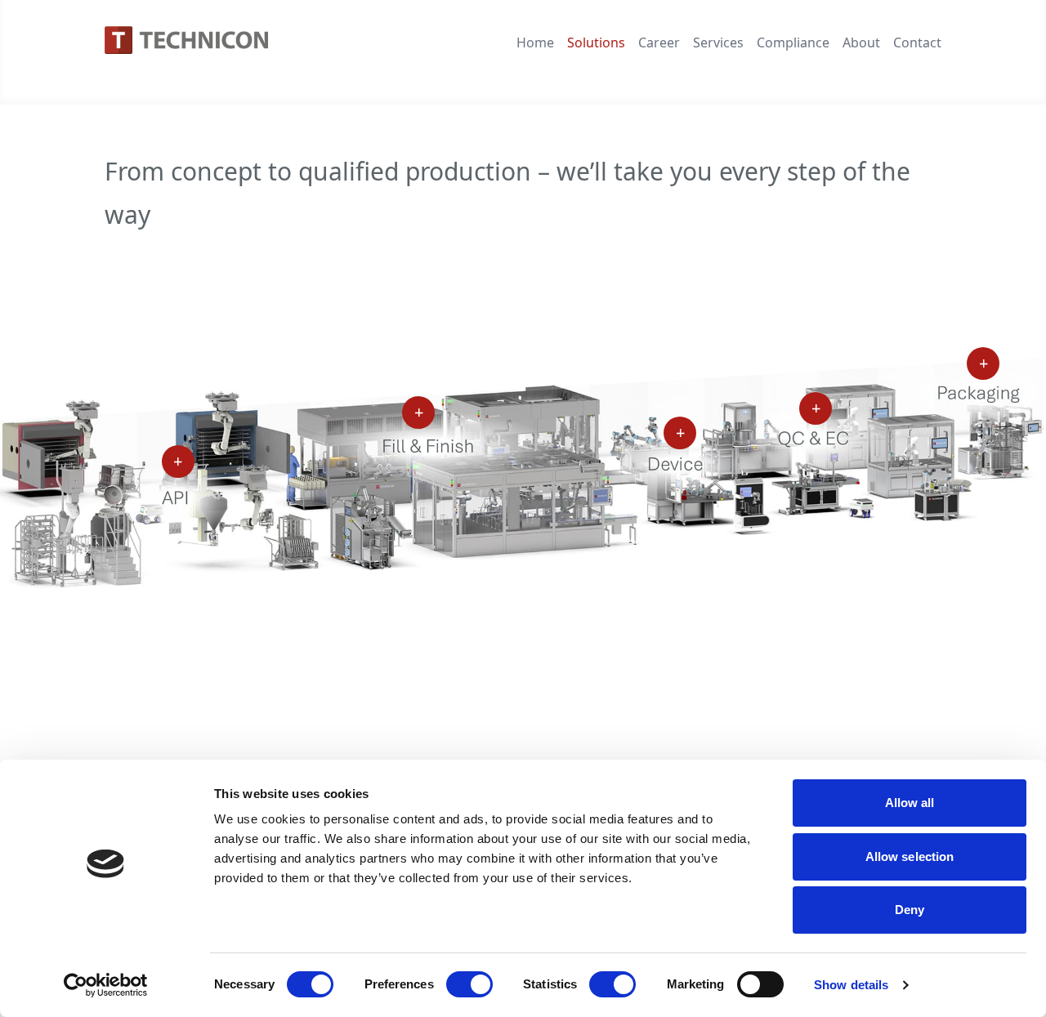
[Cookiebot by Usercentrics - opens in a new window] (105, 985)
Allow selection (909, 856)
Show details (851, 985)
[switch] (469, 984)
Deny (909, 910)
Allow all (910, 803)
